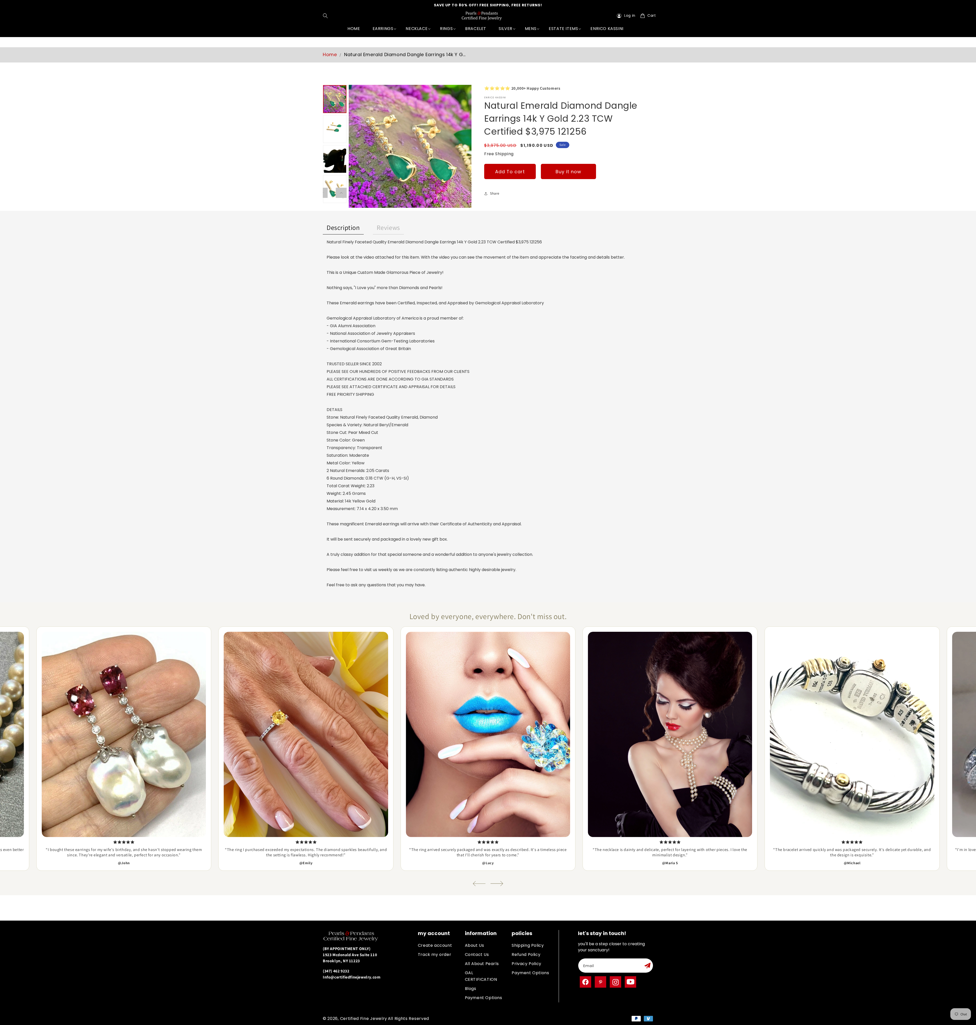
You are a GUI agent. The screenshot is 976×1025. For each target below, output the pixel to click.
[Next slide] (497, 883)
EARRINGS (383, 28)
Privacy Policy (526, 964)
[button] (326, 15)
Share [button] (494, 193)
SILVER (505, 28)
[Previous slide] (479, 883)
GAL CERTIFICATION (481, 976)
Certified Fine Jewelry (363, 1018)
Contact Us (477, 954)
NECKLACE (417, 28)
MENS (530, 28)
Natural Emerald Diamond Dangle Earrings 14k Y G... (405, 54)
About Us (474, 945)
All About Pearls (482, 964)
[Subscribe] (647, 965)
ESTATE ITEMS (563, 28)
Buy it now (568, 171)
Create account (435, 945)
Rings (446, 28)
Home (330, 54)
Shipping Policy (528, 945)
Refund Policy (526, 954)
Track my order (434, 954)
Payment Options (483, 998)
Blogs (470, 988)
